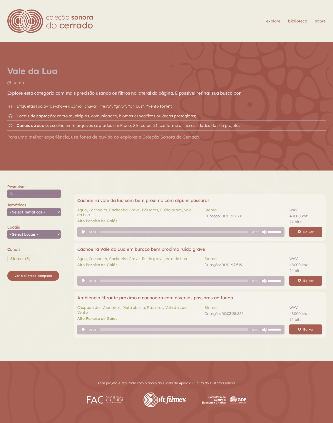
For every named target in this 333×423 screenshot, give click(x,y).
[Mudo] (264, 232)
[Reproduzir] (83, 232)
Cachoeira (98, 210)
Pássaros (150, 210)
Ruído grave (171, 210)
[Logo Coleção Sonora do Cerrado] (50, 11)
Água (82, 210)
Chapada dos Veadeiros (99, 307)
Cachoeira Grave (124, 210)
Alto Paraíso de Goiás (97, 221)
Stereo (16, 258)
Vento (82, 312)
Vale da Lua (176, 258)
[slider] (275, 231)
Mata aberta (134, 307)
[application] (180, 232)
